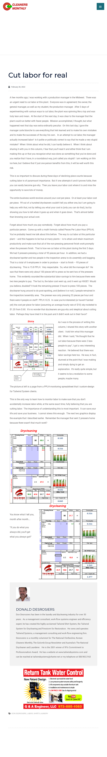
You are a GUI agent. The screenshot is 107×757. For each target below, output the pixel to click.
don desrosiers (19, 713)
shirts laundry (41, 713)
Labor (30, 713)
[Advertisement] (53, 31)
